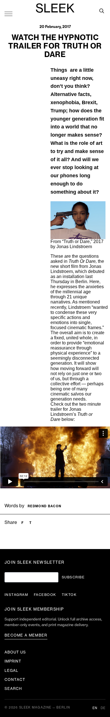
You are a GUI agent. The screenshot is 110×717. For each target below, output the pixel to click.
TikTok (69, 594)
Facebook (45, 594)
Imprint (13, 661)
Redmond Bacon (44, 506)
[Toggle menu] (8, 13)
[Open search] (101, 11)
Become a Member (26, 635)
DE (103, 708)
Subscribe (73, 577)
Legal (11, 670)
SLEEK (55, 9)
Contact (15, 679)
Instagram (16, 594)
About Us (15, 652)
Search (13, 688)
